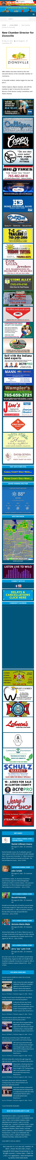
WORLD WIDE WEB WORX (19, 1158)
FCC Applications (13, 1156)
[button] (33, 14)
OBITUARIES (18, 833)
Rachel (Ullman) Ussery (22, 841)
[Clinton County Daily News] (18, 9)
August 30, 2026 (18, 900)
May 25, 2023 (8, 41)
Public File (30, 1153)
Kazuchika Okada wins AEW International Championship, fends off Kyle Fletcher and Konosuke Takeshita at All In (15, 1083)
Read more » (29, 990)
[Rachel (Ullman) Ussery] (6, 840)
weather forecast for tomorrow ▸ (18, 512)
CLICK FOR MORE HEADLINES (10, 1106)
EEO (5, 1156)
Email (28, 1149)
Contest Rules (20, 1153)
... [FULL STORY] (21, 860)
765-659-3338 (20, 1149)
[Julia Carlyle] (6, 869)
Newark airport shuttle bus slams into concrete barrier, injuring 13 (16, 978)
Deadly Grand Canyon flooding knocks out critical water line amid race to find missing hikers (17, 998)
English (22, 1)
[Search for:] (18, 19)
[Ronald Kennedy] (6, 895)
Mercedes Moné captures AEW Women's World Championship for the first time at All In (16, 1019)
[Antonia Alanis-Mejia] (6, 922)
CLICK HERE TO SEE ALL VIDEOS (11, 1141)
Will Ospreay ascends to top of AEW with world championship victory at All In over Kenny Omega (17, 1039)
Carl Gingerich (20, 41)
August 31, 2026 (18, 847)
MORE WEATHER (18, 561)
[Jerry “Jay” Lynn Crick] (6, 947)
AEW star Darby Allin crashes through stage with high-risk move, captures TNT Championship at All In (17, 1060)
